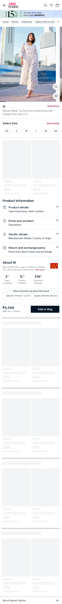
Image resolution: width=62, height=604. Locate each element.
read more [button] (40, 270)
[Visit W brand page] (54, 266)
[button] (5, 5)
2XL (56, 130)
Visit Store (53, 106)
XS (6, 130)
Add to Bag (45, 309)
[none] (31, 14)
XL (46, 130)
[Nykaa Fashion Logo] (24, 5)
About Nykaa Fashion (14, 600)
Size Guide (53, 123)
